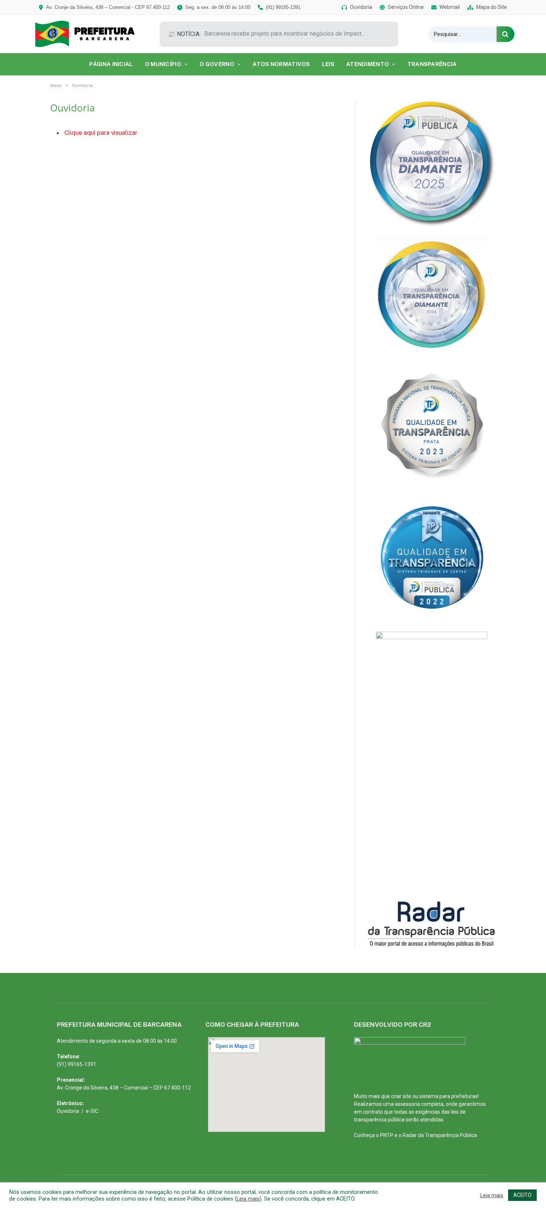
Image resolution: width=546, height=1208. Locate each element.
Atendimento (367, 64)
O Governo (216, 64)
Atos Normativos (281, 64)
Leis (328, 64)
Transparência (432, 64)
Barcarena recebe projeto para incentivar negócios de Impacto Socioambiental (287, 33)
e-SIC (92, 1111)
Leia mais (248, 1198)
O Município (163, 64)
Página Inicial (111, 64)
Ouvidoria (68, 1111)
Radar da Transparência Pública (440, 1135)
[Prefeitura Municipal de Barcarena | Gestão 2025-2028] (90, 34)
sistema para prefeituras (448, 1096)
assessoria (407, 1104)
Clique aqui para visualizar (100, 132)
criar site (401, 1096)
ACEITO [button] (522, 1195)
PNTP (386, 1135)
